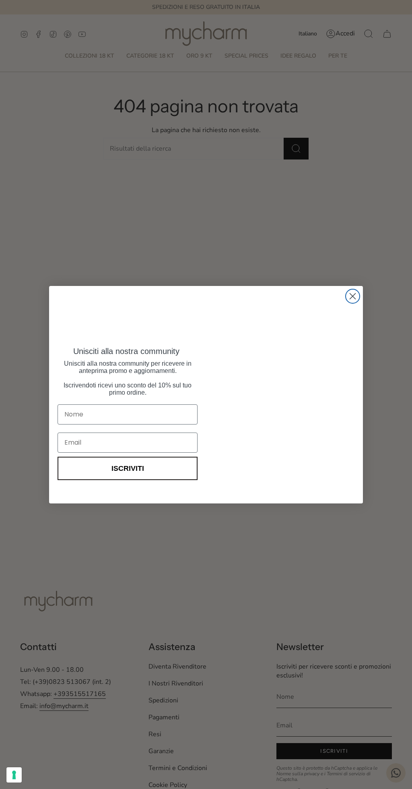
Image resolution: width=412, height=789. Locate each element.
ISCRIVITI (127, 468)
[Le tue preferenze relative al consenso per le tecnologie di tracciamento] (14, 775)
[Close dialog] (353, 296)
